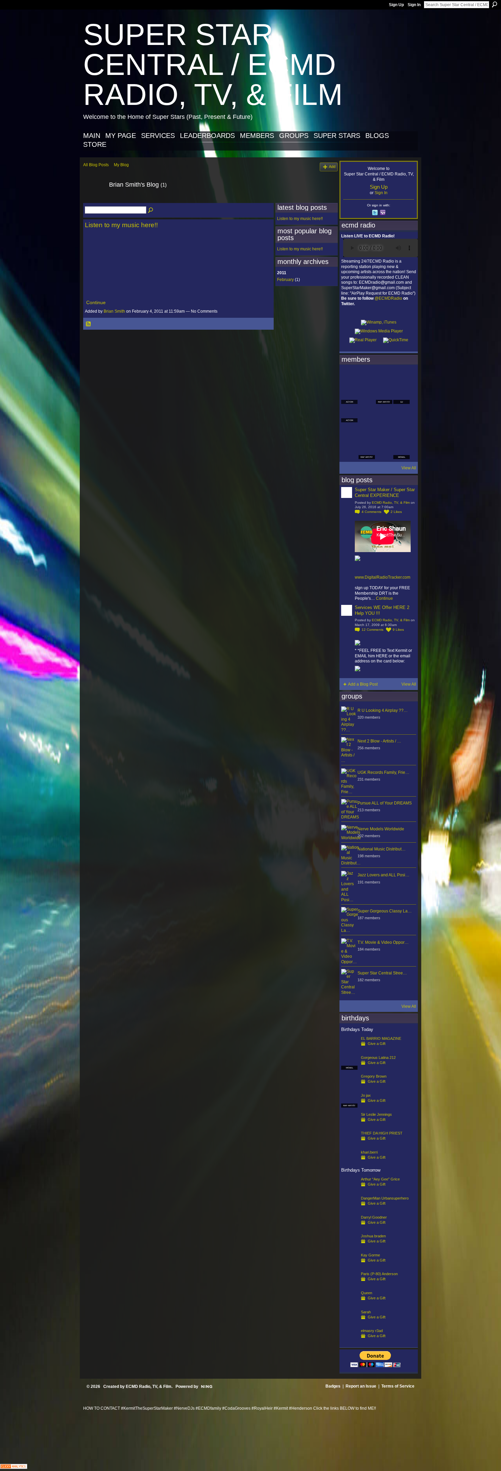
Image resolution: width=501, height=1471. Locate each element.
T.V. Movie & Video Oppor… (383, 942)
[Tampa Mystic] (367, 414)
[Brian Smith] (94, 200)
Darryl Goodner (374, 1217)
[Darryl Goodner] (349, 1228)
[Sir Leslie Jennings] (349, 1125)
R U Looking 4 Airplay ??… (383, 710)
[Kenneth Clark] (349, 432)
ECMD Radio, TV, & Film (391, 502)
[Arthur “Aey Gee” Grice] (349, 1190)
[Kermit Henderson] (367, 377)
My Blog (121, 164)
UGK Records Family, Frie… (383, 772)
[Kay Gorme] (349, 1266)
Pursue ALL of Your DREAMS (385, 803)
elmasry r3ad (372, 1331)
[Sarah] (349, 1322)
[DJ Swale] (384, 432)
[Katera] (384, 377)
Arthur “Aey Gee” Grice (380, 1179)
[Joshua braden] (349, 1247)
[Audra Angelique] (384, 414)
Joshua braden (373, 1236)
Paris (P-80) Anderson (379, 1274)
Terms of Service (397, 1386)
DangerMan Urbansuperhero (385, 1198)
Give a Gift (376, 1044)
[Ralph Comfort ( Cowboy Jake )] (401, 414)
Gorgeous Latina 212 (378, 1057)
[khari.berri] (349, 1163)
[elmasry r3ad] (349, 1341)
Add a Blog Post (363, 684)
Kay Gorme (370, 1255)
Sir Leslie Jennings (376, 1114)
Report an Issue (361, 1386)
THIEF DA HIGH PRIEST (382, 1133)
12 (372, 629)
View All (408, 468)
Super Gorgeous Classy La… (385, 911)
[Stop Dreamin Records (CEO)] (367, 432)
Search (494, 4)
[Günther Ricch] (401, 432)
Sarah (366, 1312)
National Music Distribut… (382, 849)
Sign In (414, 4)
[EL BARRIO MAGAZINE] (349, 1049)
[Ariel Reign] (401, 377)
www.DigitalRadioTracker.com (382, 577)
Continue (96, 302)
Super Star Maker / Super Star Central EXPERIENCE (385, 492)
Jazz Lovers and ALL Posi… (383, 875)
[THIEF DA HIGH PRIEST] (349, 1144)
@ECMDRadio (388, 298)
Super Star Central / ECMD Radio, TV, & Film (213, 64)
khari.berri (369, 1152)
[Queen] (349, 1303)
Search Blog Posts (151, 210)
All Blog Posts (96, 164)
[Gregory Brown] (349, 1087)
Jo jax (366, 1095)
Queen (366, 1293)
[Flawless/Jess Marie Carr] (349, 451)
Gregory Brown (373, 1076)
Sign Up (396, 4)
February (285, 279)
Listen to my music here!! (121, 225)
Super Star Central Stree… (382, 973)
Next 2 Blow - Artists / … (379, 741)
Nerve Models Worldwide (381, 829)
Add (332, 167)
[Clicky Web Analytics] (13, 1467)
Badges (332, 1386)
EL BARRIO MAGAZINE (381, 1038)
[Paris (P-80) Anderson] (349, 1284)
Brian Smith (114, 311)
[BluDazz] (349, 377)
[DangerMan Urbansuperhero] (349, 1209)
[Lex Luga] (384, 451)
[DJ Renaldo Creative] (367, 396)
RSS (89, 324)
